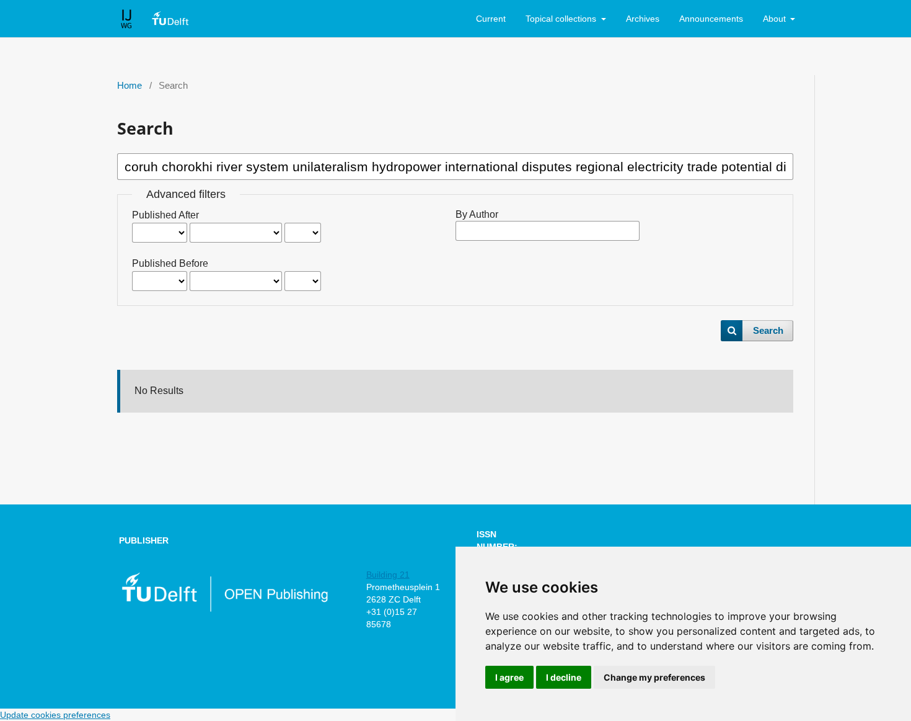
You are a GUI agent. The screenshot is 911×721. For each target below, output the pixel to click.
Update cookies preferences (55, 715)
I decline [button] (563, 677)
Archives (642, 19)
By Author (476, 214)
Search (768, 331)
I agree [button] (509, 677)
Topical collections (562, 19)
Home (129, 86)
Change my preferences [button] (654, 677)
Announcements (711, 19)
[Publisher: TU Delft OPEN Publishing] (224, 609)
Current (491, 19)
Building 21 (388, 575)
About (775, 19)
